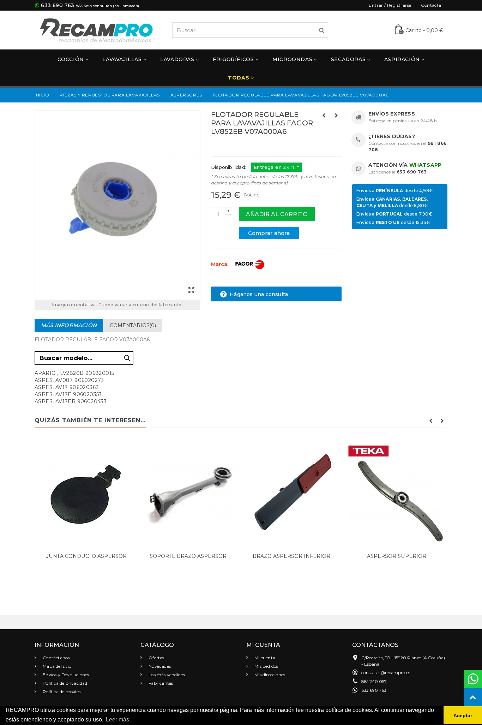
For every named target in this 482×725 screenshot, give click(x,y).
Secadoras (348, 59)
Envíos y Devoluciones (65, 674)
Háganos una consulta (258, 294)
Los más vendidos (166, 674)
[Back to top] (473, 697)
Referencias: (226, 146)
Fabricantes (160, 683)
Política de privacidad (65, 683)
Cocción (71, 59)
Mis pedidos (265, 666)
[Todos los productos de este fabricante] (249, 264)
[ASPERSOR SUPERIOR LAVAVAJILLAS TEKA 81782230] (396, 494)
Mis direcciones (269, 674)
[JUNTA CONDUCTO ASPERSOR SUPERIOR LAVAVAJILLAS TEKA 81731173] (86, 494)
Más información (69, 325)
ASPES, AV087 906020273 (69, 380)
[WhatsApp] (473, 679)
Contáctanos (56, 657)
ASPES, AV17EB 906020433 (71, 401)
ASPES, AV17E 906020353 (68, 394)
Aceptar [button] (462, 715)
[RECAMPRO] (96, 29)
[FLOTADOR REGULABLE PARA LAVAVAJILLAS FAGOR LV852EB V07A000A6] (117, 205)
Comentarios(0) (133, 325)
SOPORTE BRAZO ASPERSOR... (190, 556)
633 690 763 (57, 5)
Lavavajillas (121, 59)
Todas (238, 78)
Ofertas (155, 657)
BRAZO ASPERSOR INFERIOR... (293, 556)
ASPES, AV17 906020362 (66, 387)
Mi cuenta (264, 657)
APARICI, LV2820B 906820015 (74, 373)
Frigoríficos (233, 59)
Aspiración (402, 59)
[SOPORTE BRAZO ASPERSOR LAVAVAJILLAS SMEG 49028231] (189, 494)
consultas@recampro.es (385, 672)
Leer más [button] (117, 720)
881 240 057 (374, 681)
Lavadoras (177, 59)
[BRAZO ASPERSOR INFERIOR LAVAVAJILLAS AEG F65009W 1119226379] (293, 494)
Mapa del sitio (56, 666)
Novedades (159, 666)
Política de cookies (61, 691)
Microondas (292, 59)
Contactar (432, 5)
